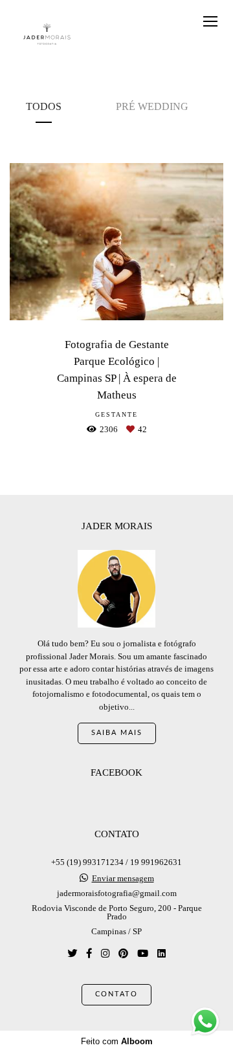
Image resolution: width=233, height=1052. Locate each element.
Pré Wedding (152, 106)
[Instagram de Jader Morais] (105, 953)
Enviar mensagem (123, 878)
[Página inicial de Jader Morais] (47, 35)
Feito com (117, 1041)
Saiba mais (116, 732)
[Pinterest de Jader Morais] (123, 953)
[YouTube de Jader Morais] (142, 953)
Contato (116, 994)
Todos (43, 106)
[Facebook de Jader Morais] (89, 953)
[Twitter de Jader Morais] (72, 953)
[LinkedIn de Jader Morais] (161, 953)
